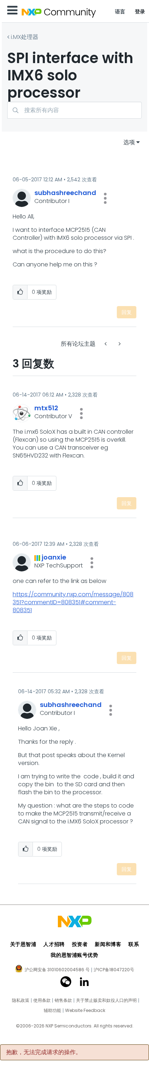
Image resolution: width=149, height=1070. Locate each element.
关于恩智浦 (23, 944)
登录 (140, 11)
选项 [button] (129, 142)
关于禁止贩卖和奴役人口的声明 (106, 1000)
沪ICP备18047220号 (114, 970)
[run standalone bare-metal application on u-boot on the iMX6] (106, 343)
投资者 (80, 944)
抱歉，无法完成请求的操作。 (43, 1052)
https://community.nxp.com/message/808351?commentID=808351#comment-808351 (73, 602)
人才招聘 (53, 944)
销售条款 (63, 1000)
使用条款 (42, 1000)
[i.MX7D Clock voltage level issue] (118, 343)
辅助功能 (52, 1010)
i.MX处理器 (24, 37)
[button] (105, 198)
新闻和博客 (108, 944)
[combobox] (74, 110)
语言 (120, 11)
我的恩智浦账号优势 (74, 955)
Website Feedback (85, 1010)
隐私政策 (20, 1000)
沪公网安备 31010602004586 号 (57, 970)
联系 (133, 944)
